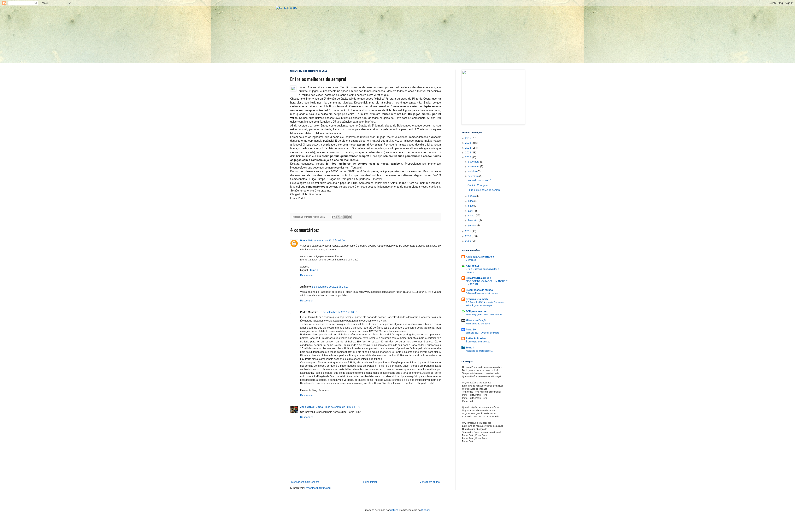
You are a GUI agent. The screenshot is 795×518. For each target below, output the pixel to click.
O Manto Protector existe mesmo (482, 293)
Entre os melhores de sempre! (484, 190)
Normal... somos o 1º (479, 180)
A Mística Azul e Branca (480, 256)
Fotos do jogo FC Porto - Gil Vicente (484, 314)
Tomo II (314, 270)
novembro (474, 166)
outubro (472, 171)
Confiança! (471, 260)
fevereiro (473, 220)
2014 (468, 147)
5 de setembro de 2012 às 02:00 (326, 240)
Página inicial (369, 482)
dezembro (474, 161)
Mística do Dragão (476, 320)
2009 (468, 241)
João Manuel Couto (311, 407)
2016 (468, 138)
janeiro (472, 225)
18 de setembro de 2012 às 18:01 (343, 407)
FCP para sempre (476, 311)
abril (471, 210)
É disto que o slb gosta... (478, 341)
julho (471, 201)
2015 (468, 142)
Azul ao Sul (472, 265)
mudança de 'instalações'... (479, 350)
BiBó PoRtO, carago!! (478, 278)
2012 (468, 157)
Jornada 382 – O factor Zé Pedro (482, 332)
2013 (468, 152)
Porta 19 (471, 329)
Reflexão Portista (476, 338)
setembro (473, 176)
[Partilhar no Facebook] (345, 217)
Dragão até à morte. (477, 299)
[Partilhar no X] (342, 217)
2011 (468, 231)
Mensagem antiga (429, 482)
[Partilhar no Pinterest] (349, 217)
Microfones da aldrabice (478, 323)
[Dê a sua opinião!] (338, 217)
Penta (303, 240)
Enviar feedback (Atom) (317, 488)
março (472, 215)
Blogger (425, 510)
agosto (472, 196)
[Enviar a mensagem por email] (334, 217)
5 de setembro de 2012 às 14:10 (330, 286)
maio (471, 205)
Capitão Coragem (477, 185)
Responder (306, 275)
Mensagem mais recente (305, 482)
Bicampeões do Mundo (479, 290)
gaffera (394, 510)
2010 (468, 236)
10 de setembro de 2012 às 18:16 (338, 312)
